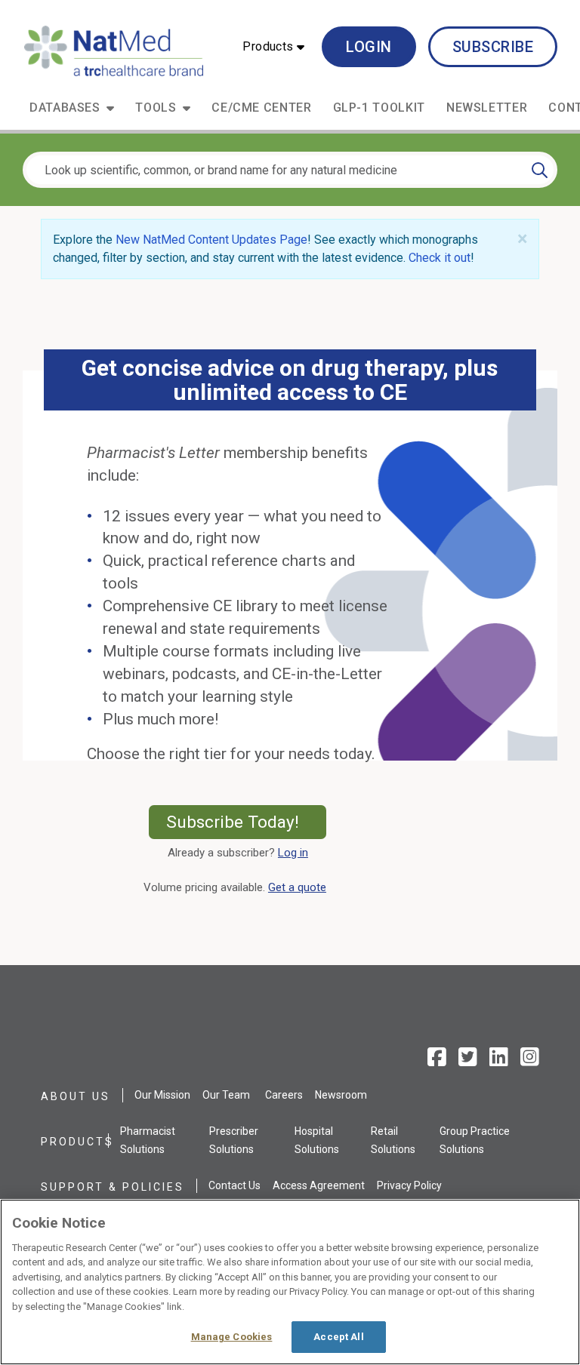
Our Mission (162, 1095)
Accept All (338, 1336)
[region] (290, 1282)
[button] (273, 46)
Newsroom (341, 1095)
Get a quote (300, 887)
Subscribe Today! (246, 821)
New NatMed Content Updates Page (211, 239)
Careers (284, 1095)
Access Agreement (319, 1185)
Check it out (439, 258)
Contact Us (234, 1185)
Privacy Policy (409, 1185)
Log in (293, 852)
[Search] (539, 170)
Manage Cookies (232, 1336)
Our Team (226, 1095)
